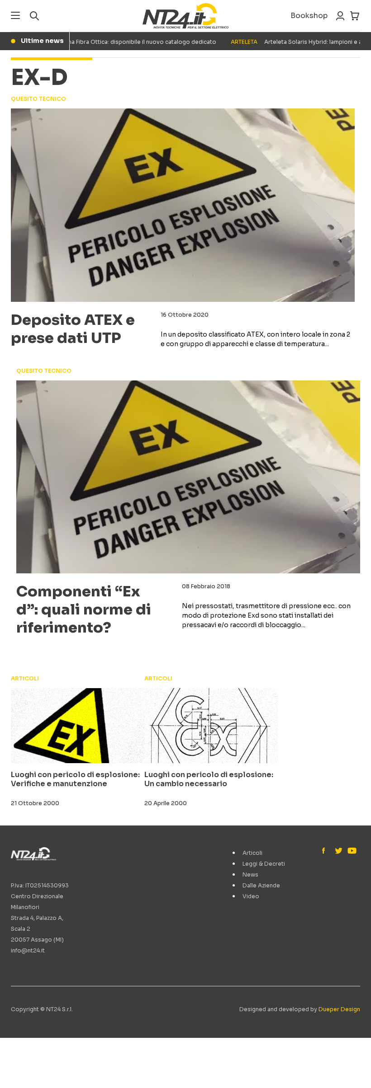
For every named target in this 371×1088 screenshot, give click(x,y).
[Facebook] (325, 851)
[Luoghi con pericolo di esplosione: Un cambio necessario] (211, 725)
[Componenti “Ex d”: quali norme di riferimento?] (188, 477)
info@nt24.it (28, 950)
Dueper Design (339, 1009)
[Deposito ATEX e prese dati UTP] (183, 205)
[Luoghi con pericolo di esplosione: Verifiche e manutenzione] (77, 725)
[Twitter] (338, 851)
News (250, 874)
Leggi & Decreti (264, 863)
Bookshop (309, 15)
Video (251, 896)
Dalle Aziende (261, 885)
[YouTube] (351, 851)
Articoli (252, 852)
